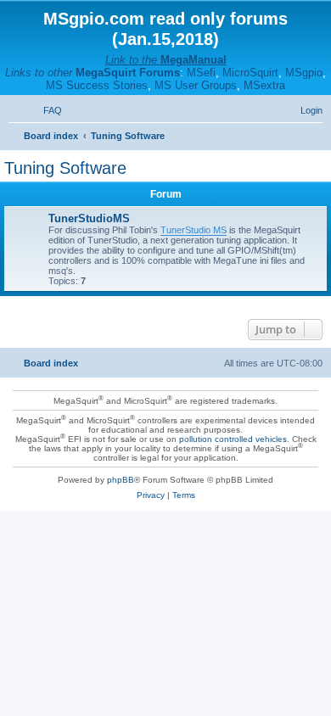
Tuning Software (65, 168)
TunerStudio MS (193, 230)
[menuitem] (45, 110)
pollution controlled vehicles (233, 439)
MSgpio (304, 72)
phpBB (120, 479)
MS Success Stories (97, 85)
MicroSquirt (250, 72)
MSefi (201, 72)
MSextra (264, 85)
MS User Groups (195, 85)
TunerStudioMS (89, 218)
